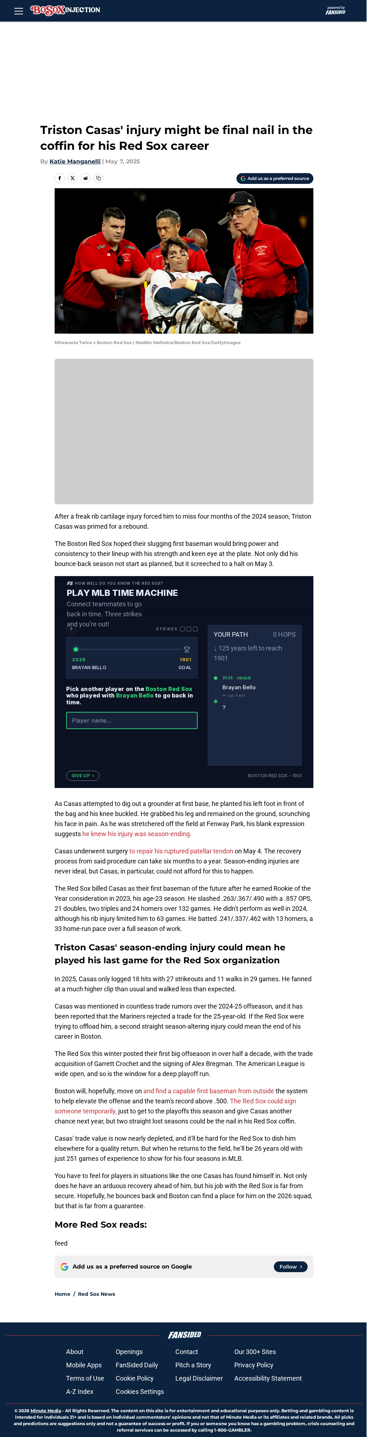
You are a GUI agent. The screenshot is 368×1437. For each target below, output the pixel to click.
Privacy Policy (253, 1365)
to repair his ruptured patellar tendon (180, 851)
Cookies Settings (140, 1391)
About (74, 1351)
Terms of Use (85, 1378)
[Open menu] (18, 10)
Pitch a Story (193, 1365)
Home (62, 1294)
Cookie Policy (135, 1378)
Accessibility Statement (268, 1378)
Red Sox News (96, 1294)
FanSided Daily (137, 1365)
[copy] (98, 178)
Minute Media (46, 1410)
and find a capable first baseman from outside (208, 1091)
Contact (186, 1351)
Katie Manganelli (75, 161)
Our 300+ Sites (255, 1351)
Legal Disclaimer (199, 1378)
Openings (129, 1351)
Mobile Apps (84, 1365)
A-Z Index (79, 1391)
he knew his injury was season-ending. (137, 834)
